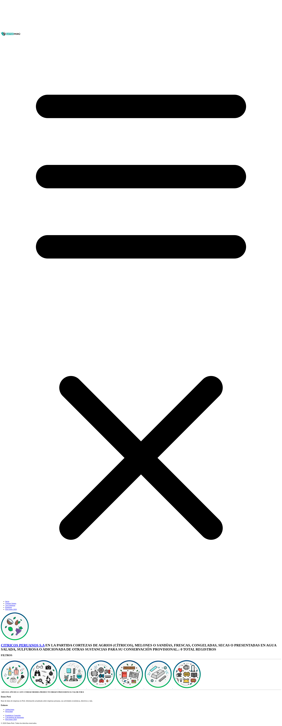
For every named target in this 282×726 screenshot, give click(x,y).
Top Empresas (10, 605)
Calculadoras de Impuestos (14, 717)
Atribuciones (9, 709)
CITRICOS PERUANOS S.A (23, 645)
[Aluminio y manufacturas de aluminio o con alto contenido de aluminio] (158, 688)
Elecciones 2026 (11, 609)
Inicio (7, 601)
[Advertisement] (67, 16)
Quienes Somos (10, 603)
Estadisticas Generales (13, 715)
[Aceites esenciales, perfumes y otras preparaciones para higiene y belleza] (15, 688)
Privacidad (9, 711)
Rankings (8, 607)
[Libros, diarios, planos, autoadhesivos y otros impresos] (129, 688)
